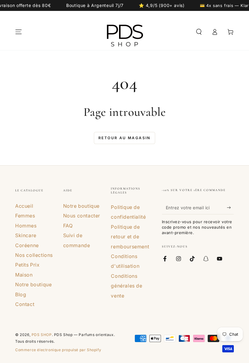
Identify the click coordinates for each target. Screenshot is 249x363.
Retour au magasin (124, 138)
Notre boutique (33, 284)
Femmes (25, 216)
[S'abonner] (230, 207)
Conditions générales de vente (126, 286)
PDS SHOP (42, 334)
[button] (199, 32)
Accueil (24, 206)
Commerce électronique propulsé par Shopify (58, 350)
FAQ (68, 226)
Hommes (26, 226)
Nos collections (34, 255)
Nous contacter (81, 216)
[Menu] (18, 32)
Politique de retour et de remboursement (130, 237)
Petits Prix (27, 265)
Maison (24, 275)
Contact (24, 304)
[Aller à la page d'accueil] (124, 31)
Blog (20, 294)
